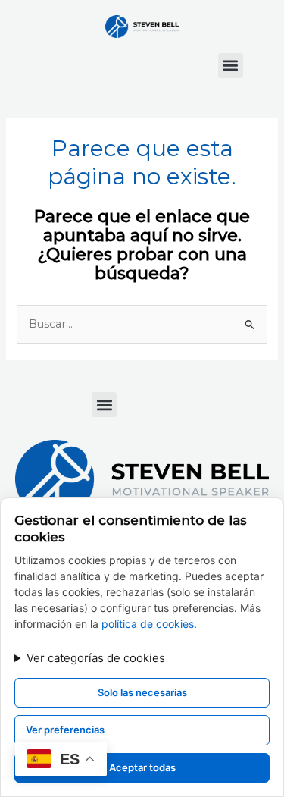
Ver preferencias (65, 729)
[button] (230, 65)
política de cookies (147, 623)
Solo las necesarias (142, 692)
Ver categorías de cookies (96, 658)
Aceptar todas (142, 767)
